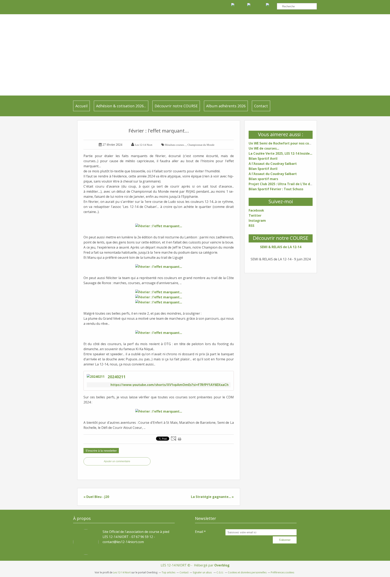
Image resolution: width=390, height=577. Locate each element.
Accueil (81, 105)
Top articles (168, 572)
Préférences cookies (282, 572)
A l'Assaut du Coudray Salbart (273, 163)
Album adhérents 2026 (226, 105)
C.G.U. (220, 572)
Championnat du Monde (200, 144)
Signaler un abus (202, 572)
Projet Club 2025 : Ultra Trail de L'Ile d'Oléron (285, 184)
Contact (261, 105)
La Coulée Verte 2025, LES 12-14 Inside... (280, 153)
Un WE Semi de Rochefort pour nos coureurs (284, 143)
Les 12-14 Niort (122, 572)
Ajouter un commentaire (117, 461)
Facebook (256, 210)
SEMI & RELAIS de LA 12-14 (280, 247)
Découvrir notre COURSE (176, 105)
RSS (251, 225)
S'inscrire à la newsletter (101, 450)
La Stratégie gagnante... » (212, 496)
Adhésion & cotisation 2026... (121, 105)
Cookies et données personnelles (247, 572)
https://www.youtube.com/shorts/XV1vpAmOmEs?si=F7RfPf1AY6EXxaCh (169, 384)
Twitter (255, 215)
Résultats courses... (175, 144)
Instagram (257, 220)
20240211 (117, 376)
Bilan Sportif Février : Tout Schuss (276, 189)
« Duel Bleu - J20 (96, 496)
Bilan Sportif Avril (263, 158)
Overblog (222, 565)
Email (199, 531)
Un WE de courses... (264, 148)
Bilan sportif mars (263, 179)
